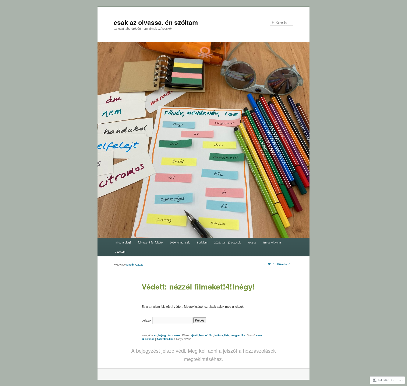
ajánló (194, 335)
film (211, 335)
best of (203, 335)
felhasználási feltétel (150, 242)
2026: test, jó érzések (227, 242)
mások (176, 335)
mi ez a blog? (123, 242)
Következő (285, 264)
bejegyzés (164, 335)
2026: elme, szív (180, 242)
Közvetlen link (165, 339)
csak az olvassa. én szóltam (156, 22)
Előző (269, 264)
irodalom (202, 242)
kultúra (219, 335)
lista (226, 335)
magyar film (238, 335)
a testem (120, 251)
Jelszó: (147, 320)
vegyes (252, 242)
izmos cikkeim (272, 242)
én (155, 335)
